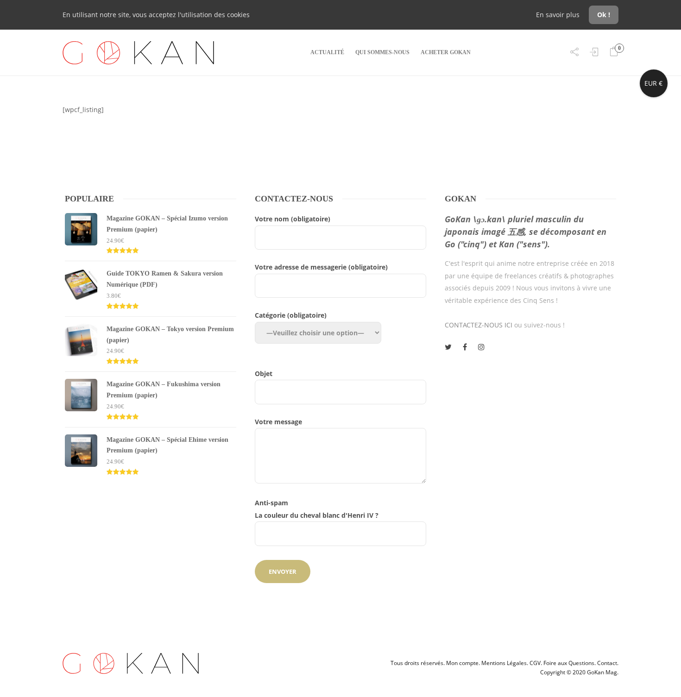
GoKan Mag (602, 672)
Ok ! (603, 14)
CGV (535, 663)
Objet (263, 373)
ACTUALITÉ (327, 52)
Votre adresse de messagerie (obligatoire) (321, 267)
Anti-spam (316, 509)
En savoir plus (558, 14)
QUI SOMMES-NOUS (382, 52)
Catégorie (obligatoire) (291, 315)
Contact (607, 663)
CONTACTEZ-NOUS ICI (478, 324)
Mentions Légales (504, 663)
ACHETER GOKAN (446, 52)
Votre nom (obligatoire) (292, 218)
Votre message (278, 421)
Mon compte (462, 663)
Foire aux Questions (568, 663)
